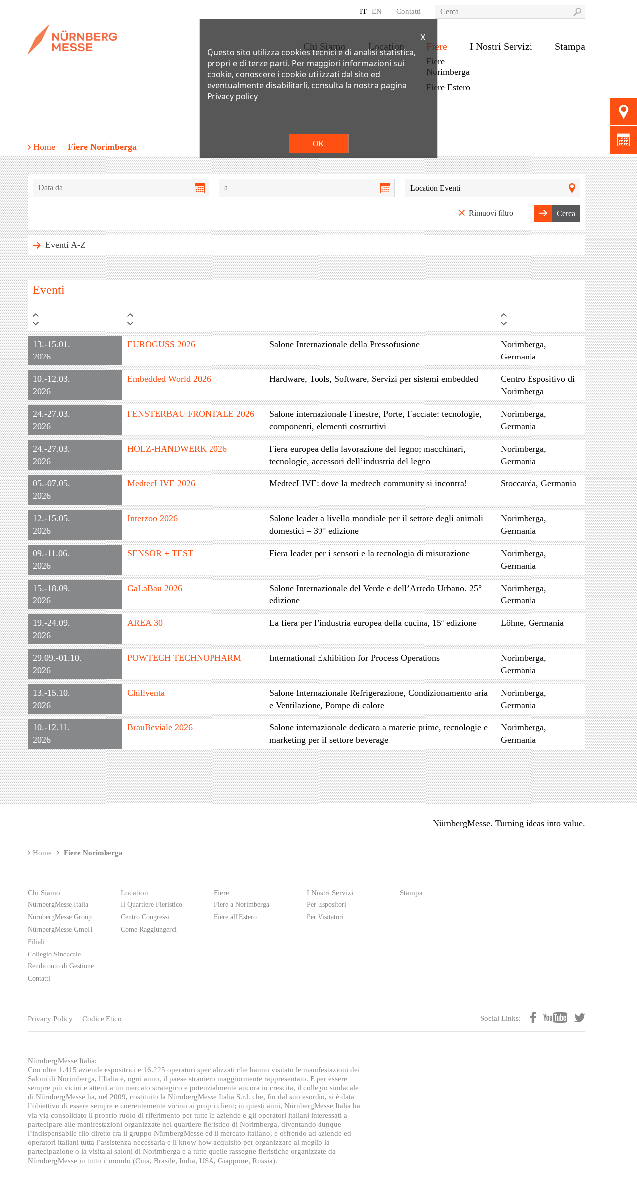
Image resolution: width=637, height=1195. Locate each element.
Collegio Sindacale (54, 954)
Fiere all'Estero (235, 917)
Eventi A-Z (64, 245)
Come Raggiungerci (149, 929)
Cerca (566, 213)
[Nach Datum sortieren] (75, 322)
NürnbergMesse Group (60, 917)
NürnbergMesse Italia (58, 904)
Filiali (36, 942)
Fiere (221, 892)
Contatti (408, 11)
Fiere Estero (448, 87)
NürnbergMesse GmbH (60, 929)
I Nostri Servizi (501, 46)
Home (44, 147)
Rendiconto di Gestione (61, 966)
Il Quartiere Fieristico (151, 904)
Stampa (570, 46)
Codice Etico (102, 1018)
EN (377, 11)
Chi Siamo (44, 892)
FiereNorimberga (448, 66)
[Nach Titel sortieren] (193, 322)
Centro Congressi (145, 917)
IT (363, 11)
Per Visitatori (325, 917)
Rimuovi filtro (491, 213)
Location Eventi (435, 188)
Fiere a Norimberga (241, 904)
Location (134, 892)
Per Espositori (326, 904)
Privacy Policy (50, 1018)
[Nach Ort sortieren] (540, 322)
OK (318, 143)
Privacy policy (232, 96)
